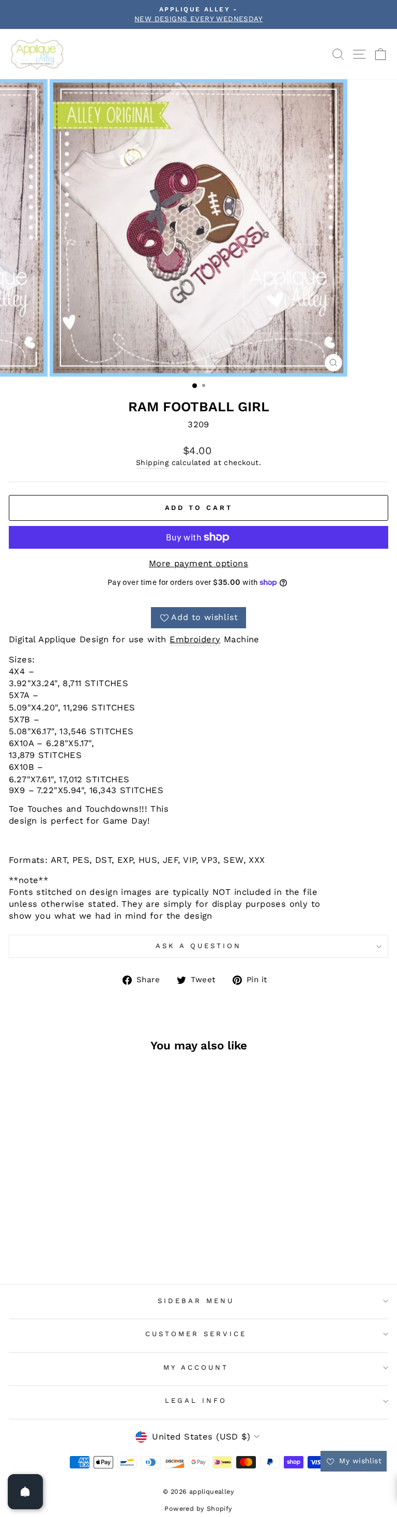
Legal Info (196, 1400)
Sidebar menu (196, 1301)
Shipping (152, 462)
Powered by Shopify (198, 1508)
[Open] (25, 1491)
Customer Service (196, 1334)
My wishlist (359, 1461)
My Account (195, 1367)
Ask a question (198, 946)
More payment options (198, 563)
